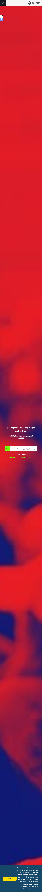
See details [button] (27, 889)
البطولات (22, 457)
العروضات (12, 457)
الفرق (31, 457)
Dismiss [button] (9, 878)
